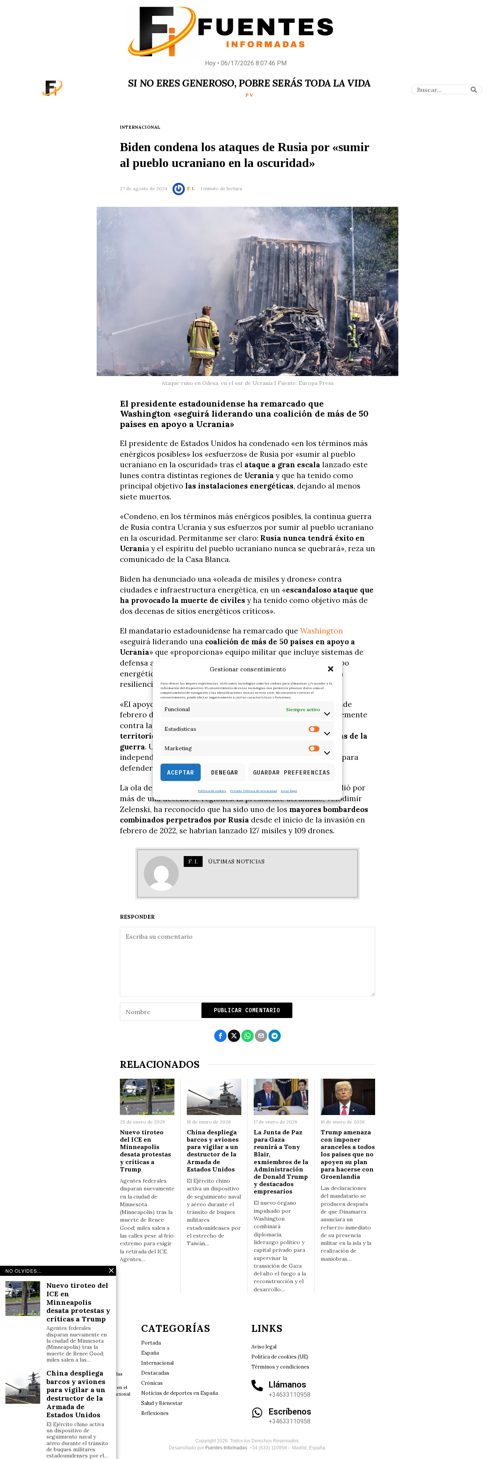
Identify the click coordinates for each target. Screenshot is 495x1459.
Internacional (140, 127)
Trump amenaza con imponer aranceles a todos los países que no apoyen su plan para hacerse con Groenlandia (348, 1154)
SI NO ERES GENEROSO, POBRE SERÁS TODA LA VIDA (249, 83)
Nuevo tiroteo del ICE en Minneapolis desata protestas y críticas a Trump (145, 1151)
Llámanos (287, 1384)
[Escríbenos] (257, 1412)
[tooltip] (220, 1036)
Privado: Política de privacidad (253, 791)
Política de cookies (212, 791)
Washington (321, 630)
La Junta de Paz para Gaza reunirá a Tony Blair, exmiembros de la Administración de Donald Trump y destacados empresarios (281, 1162)
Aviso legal (289, 791)
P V (249, 95)
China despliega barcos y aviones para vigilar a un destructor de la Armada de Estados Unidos (213, 1151)
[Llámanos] (257, 1385)
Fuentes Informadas (226, 1447)
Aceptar (180, 772)
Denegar (224, 772)
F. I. (191, 188)
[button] (331, 669)
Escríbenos (290, 1411)
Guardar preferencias (291, 772)
